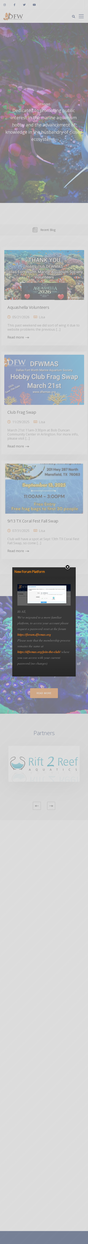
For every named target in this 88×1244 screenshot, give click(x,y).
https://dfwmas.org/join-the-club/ (39, 652)
